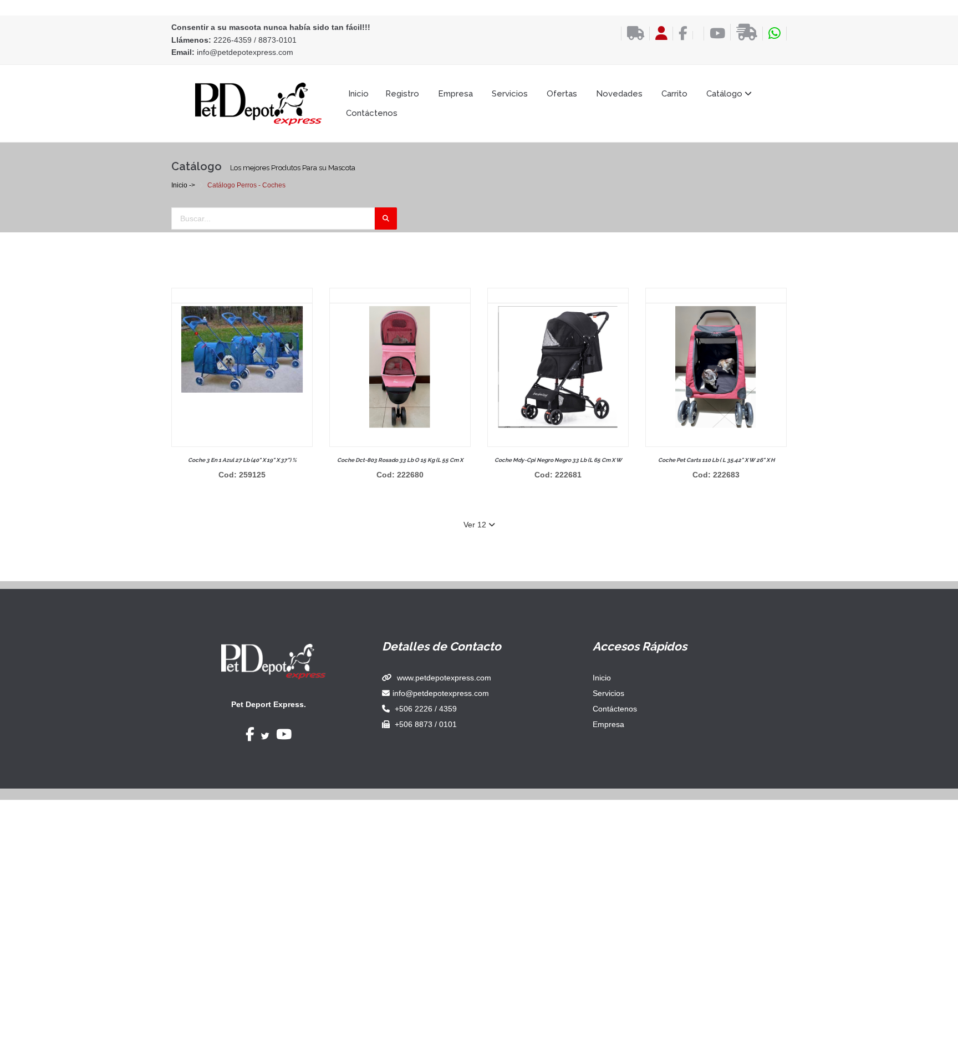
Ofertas (562, 94)
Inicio (358, 94)
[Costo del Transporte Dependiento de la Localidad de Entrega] (632, 33)
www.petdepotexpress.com (444, 677)
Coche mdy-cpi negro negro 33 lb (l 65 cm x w (558, 460)
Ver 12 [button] (475, 524)
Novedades (619, 94)
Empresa (455, 94)
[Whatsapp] (774, 33)
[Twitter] (265, 736)
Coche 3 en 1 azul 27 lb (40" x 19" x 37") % (242, 460)
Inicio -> (183, 185)
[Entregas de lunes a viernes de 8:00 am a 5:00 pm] (743, 32)
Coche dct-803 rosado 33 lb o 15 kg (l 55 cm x (400, 460)
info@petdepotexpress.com (245, 52)
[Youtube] (714, 33)
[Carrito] (695, 35)
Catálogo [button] (725, 94)
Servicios (510, 94)
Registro (402, 94)
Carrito (674, 94)
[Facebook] (679, 33)
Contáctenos (372, 113)
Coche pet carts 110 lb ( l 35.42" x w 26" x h (716, 460)
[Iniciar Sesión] (658, 33)
